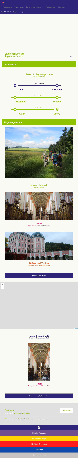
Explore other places (39, 275)
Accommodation (19, 7)
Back (71, 56)
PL (8, 12)
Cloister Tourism (39, 433)
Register (15, 12)
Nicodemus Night (39, 439)
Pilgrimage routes (50, 7)
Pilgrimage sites (7, 7)
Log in (22, 12)
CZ (2, 12)
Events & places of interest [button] (34, 7)
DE (11, 12)
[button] (2, 284)
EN (5, 12)
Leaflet (76, 328)
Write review (66, 410)
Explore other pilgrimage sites (39, 396)
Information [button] (61, 7)
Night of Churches (39, 444)
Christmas (39, 450)
